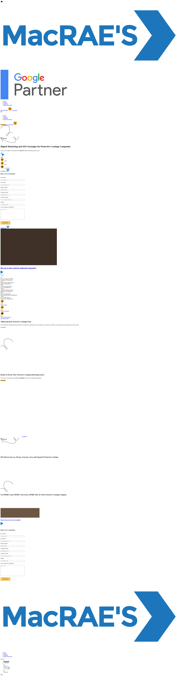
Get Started (14, 110)
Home (4, 101)
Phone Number (4, 187)
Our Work (5, 103)
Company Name (4, 197)
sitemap (2, 659)
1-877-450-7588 (9, 124)
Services (5, 102)
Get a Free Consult (5, 318)
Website (2, 202)
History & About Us (7, 105)
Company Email (4, 192)
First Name (3, 177)
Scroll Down (3, 171)
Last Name (3, 182)
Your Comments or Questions (7, 207)
